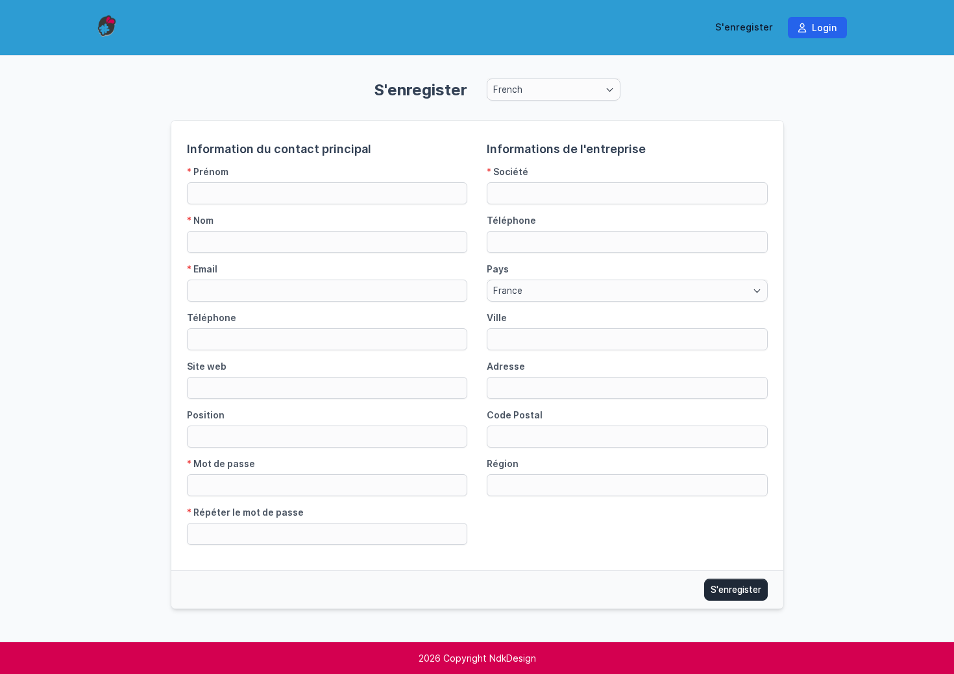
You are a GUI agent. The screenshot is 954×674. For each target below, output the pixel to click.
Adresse (506, 366)
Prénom (207, 171)
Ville (497, 317)
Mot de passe (221, 463)
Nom (200, 220)
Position (206, 414)
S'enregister (744, 27)
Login (823, 27)
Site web (206, 366)
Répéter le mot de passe (245, 512)
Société (507, 171)
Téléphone (211, 317)
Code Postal (515, 414)
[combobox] (553, 89)
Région (503, 463)
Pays (498, 268)
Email (202, 268)
